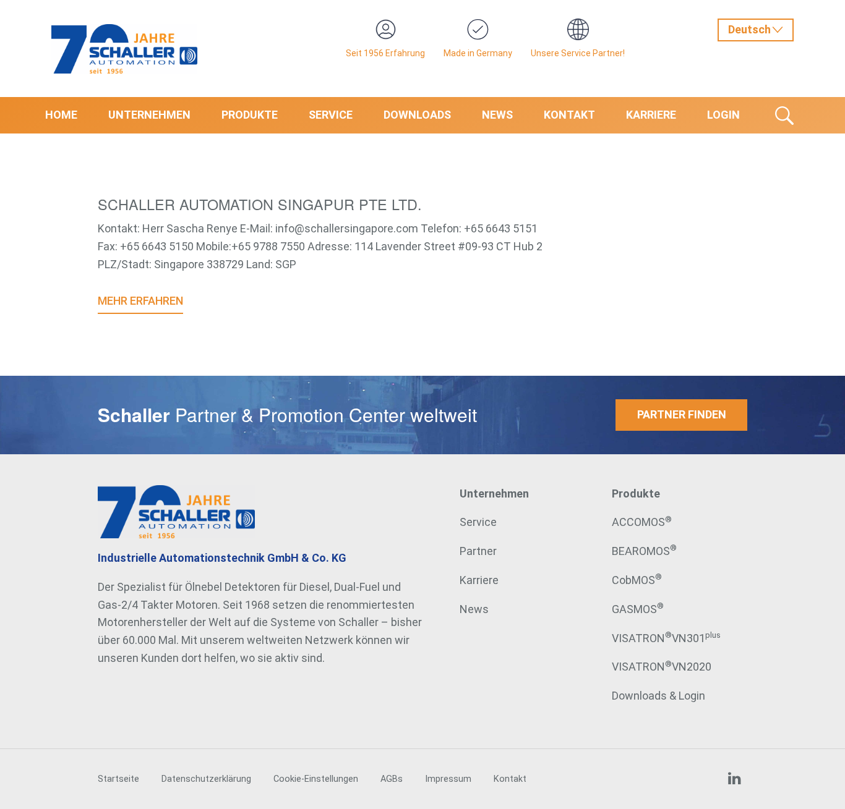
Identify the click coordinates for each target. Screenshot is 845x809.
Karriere (651, 114)
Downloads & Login (658, 695)
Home (61, 114)
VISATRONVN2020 (661, 666)
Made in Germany (478, 53)
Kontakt (569, 114)
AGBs (391, 779)
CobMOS (637, 580)
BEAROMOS (644, 550)
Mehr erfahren (140, 300)
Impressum (448, 779)
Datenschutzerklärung (206, 779)
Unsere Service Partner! (578, 53)
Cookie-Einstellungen (315, 779)
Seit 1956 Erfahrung (385, 53)
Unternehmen (149, 114)
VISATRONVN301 (666, 638)
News (497, 114)
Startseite (118, 779)
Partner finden (681, 414)
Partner (478, 550)
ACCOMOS (642, 521)
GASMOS (638, 609)
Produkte (249, 114)
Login (723, 114)
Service (331, 114)
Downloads (417, 114)
